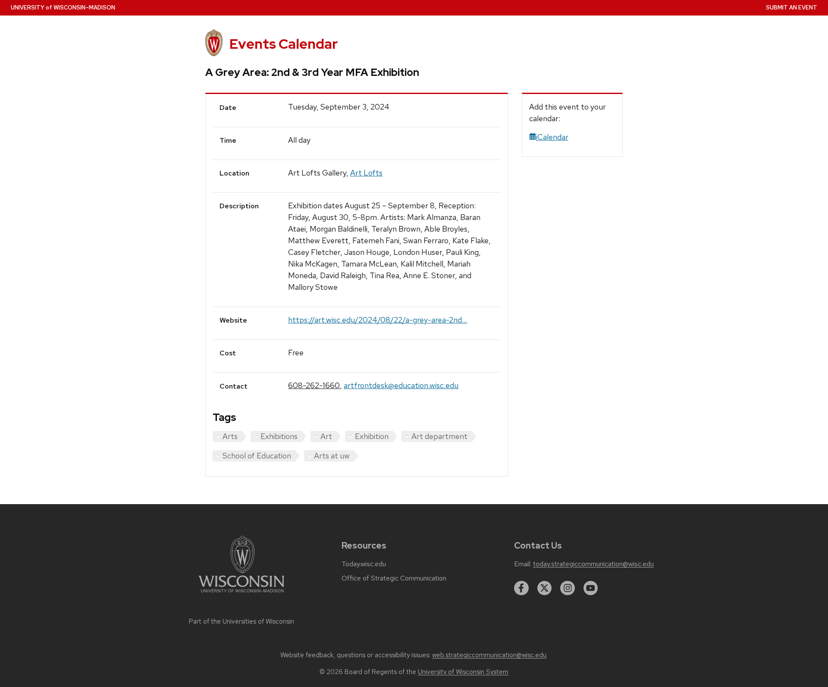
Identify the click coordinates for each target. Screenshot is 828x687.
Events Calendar (283, 44)
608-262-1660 (314, 385)
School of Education (257, 456)
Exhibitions (279, 436)
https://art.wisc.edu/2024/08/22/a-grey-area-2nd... (377, 320)
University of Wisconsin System (463, 672)
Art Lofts (366, 173)
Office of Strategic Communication (394, 578)
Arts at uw (332, 456)
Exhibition (372, 436)
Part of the (241, 621)
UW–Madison (63, 7)
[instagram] (567, 588)
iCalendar (552, 137)
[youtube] (590, 588)
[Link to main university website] (241, 594)
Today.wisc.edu (364, 564)
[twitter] (544, 588)
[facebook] (521, 588)
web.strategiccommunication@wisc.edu (489, 655)
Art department (439, 436)
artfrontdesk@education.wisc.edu (401, 385)
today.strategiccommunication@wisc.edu (593, 564)
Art (326, 436)
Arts (230, 436)
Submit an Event (791, 7)
